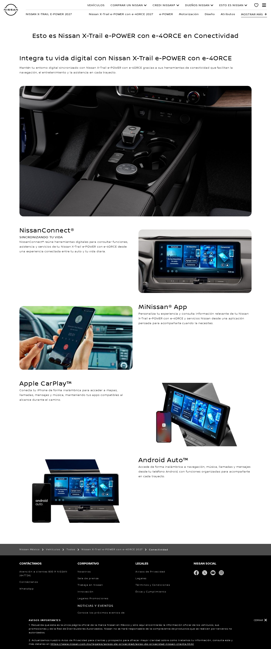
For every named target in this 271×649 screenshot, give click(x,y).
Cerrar (258, 620)
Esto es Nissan (231, 5)
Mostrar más (252, 14)
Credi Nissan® (164, 5)
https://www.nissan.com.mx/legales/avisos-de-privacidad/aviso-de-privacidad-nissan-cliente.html (122, 644)
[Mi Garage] (256, 5)
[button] (264, 5)
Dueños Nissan (197, 5)
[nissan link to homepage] (11, 10)
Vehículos (96, 5)
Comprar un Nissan (127, 5)
